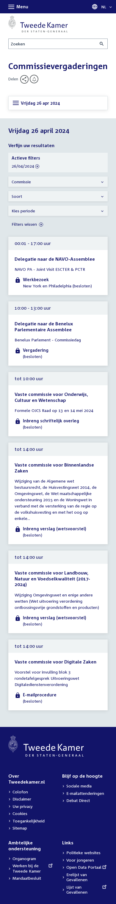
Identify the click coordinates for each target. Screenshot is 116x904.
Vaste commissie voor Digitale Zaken (55, 661)
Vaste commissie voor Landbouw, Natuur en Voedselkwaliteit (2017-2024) (52, 578)
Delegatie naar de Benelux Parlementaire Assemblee (44, 326)
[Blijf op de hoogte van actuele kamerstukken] (34, 79)
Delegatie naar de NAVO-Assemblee (55, 259)
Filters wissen (25, 224)
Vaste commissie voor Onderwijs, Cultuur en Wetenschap (51, 397)
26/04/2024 (23, 166)
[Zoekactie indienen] (102, 44)
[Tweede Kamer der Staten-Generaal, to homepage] (38, 23)
